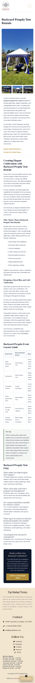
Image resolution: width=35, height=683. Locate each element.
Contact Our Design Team (17, 577)
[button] (3, 57)
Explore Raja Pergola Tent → (13, 149)
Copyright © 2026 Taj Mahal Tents (18, 673)
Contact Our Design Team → (13, 152)
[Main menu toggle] (29, 6)
